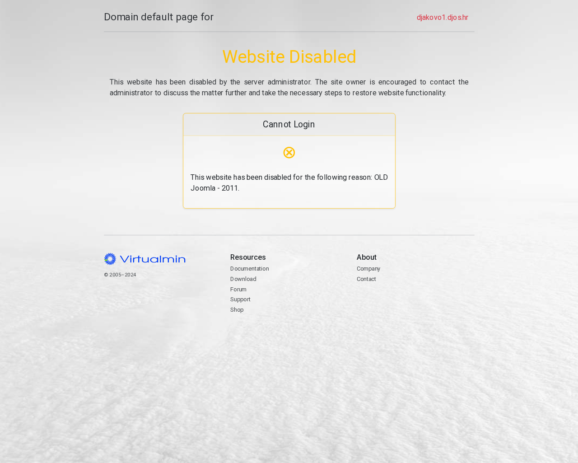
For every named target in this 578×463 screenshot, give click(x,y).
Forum (238, 289)
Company (369, 268)
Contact (366, 279)
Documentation (249, 268)
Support (240, 299)
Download (243, 279)
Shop (236, 309)
